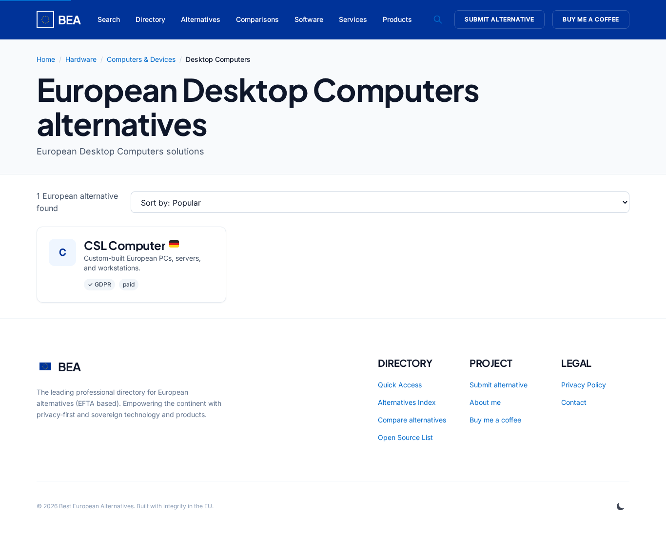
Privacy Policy (583, 385)
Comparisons (257, 19)
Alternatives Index (407, 402)
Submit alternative (499, 385)
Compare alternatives (412, 420)
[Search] (438, 19)
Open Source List (405, 437)
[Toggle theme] (620, 506)
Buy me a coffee (495, 420)
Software (308, 19)
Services (353, 19)
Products (397, 19)
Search (109, 19)
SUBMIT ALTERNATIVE (499, 19)
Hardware (81, 59)
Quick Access (400, 385)
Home (46, 59)
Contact (574, 402)
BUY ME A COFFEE (591, 19)
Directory (150, 19)
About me (485, 402)
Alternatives (200, 19)
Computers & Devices (141, 59)
